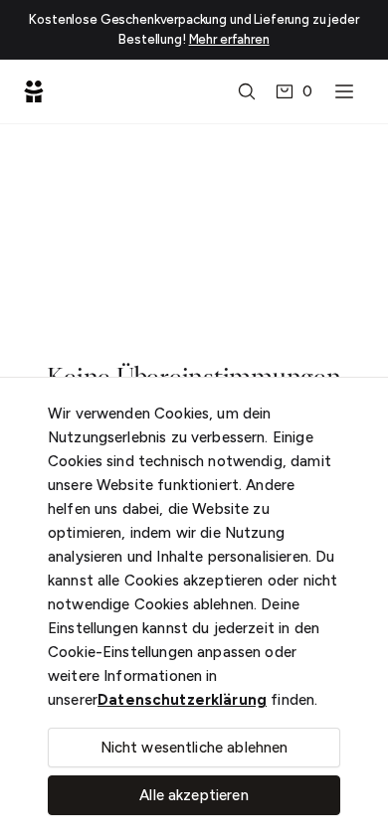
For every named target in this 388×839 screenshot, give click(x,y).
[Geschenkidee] (34, 91)
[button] (247, 91)
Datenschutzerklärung (182, 700)
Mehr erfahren (229, 39)
